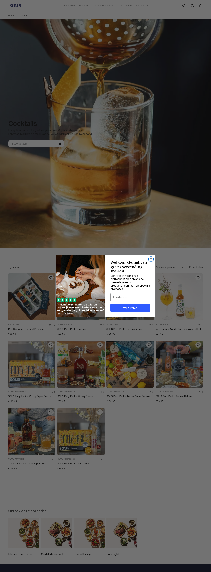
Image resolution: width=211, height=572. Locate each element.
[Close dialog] (151, 259)
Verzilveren (130, 308)
